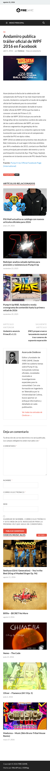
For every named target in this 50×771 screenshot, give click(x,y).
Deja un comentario (33, 51)
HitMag (26, 768)
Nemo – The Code (11, 653)
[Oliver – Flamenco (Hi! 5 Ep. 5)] (25, 675)
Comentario (10, 446)
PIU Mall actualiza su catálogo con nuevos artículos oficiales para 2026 (23, 220)
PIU (4, 32)
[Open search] (44, 23)
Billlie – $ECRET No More (15, 613)
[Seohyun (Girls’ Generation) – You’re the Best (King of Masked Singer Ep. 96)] (25, 553)
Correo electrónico (14, 492)
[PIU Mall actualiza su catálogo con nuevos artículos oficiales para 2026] (25, 203)
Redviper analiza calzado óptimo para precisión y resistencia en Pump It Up (21, 263)
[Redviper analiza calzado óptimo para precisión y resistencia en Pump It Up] (25, 245)
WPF (17, 175)
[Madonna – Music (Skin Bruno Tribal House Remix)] (25, 715)
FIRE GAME (22, 764)
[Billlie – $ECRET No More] (25, 596)
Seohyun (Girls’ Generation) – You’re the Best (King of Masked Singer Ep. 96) (22, 572)
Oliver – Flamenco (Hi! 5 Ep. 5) (18, 693)
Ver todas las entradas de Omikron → (32, 413)
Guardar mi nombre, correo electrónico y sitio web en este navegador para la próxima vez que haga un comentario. (24, 521)
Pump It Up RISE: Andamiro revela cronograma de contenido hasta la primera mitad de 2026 (24, 307)
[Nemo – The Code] (25, 636)
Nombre (7, 480)
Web (5, 504)
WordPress (16, 768)
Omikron (21, 51)
